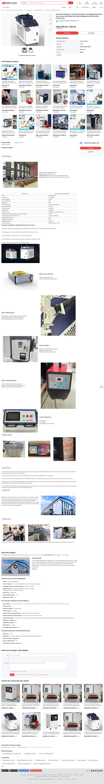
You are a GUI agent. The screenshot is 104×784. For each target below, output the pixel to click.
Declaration (67, 779)
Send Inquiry (67, 33)
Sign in (101, 3)
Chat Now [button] (92, 33)
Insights (81, 774)
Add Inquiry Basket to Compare (28, 55)
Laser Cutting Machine (16, 603)
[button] (66, 2)
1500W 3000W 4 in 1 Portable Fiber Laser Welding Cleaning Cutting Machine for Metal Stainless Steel (77, 132)
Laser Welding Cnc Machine (30, 753)
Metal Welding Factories (53, 760)
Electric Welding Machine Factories (24, 760)
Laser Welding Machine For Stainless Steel (12, 753)
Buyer (70, 7)
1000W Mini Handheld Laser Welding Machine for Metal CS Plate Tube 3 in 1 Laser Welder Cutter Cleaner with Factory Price (9, 82)
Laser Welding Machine (38, 10)
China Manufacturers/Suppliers (41, 774)
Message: (7, 663)
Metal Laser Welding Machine (24, 763)
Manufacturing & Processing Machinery (14, 10)
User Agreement (60, 779)
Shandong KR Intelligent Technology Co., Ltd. (69, 20)
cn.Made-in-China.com (65, 776)
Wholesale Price (60, 774)
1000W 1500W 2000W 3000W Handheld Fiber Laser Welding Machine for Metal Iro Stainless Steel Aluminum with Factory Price (94, 82)
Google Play (13, 770)
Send (12, 674)
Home (2, 10)
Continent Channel (68, 774)
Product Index (76, 774)
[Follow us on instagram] (95, 770)
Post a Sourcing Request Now (40, 674)
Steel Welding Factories (40, 760)
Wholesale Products (52, 774)
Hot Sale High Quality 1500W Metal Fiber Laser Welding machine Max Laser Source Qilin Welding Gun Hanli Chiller (93, 734)
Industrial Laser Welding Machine (52, 10)
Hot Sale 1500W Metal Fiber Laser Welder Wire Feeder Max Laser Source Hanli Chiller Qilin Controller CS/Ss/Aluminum (10, 734)
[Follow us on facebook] (91, 770)
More (2, 766)
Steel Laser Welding (81, 760)
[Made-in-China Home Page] (9, 2)
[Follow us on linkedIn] (102, 770)
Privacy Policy (73, 779)
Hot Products (23, 774)
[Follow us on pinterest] (100, 770)
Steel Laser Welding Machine (9, 763)
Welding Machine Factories (8, 760)
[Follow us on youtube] (97, 770)
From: (8, 655)
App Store (5, 770)
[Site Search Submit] (70, 2)
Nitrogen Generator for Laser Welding (42, 603)
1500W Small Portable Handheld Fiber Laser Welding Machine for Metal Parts (43, 132)
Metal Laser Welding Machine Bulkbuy (42, 763)
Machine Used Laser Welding (68, 760)
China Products (30, 774)
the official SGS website (35, 555)
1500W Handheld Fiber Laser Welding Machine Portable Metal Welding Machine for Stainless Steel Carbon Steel (77, 82)
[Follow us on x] (93, 770)
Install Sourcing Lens (36, 770)
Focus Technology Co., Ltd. (42, 779)
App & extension (85, 7)
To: (8, 659)
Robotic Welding (65, 603)
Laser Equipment (28, 10)
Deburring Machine (56, 603)
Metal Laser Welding (93, 760)
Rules (101, 7)
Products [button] (24, 3)
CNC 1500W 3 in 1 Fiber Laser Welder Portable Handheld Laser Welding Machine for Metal (94, 107)
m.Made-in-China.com (55, 776)
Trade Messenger (23, 770)
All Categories (6, 7)
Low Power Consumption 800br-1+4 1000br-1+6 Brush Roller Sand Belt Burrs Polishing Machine (93, 705)
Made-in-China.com (46, 776)
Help (77, 7)
